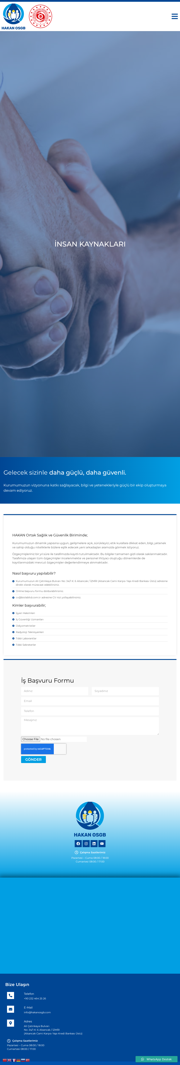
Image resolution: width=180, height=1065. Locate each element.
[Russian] (23, 1060)
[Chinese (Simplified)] (5, 1060)
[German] (18, 1060)
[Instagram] (86, 843)
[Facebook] (78, 843)
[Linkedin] (94, 843)
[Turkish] (27, 1060)
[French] (14, 1060)
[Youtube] (101, 843)
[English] (9, 1060)
